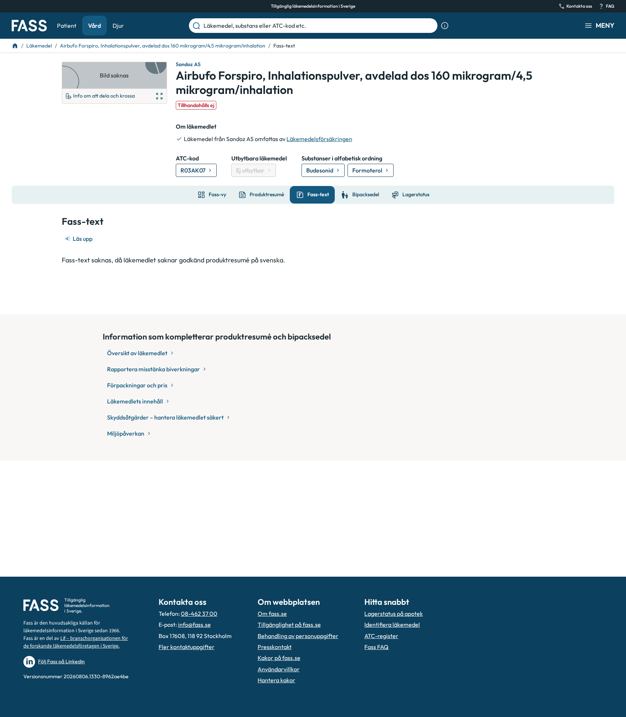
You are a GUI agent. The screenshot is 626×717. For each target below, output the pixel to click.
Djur (118, 25)
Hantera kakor (276, 680)
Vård (94, 25)
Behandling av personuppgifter (298, 636)
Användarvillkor (279, 669)
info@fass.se (194, 624)
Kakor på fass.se (279, 657)
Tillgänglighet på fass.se (289, 624)
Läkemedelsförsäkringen (319, 139)
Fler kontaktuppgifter (187, 646)
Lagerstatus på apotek (393, 613)
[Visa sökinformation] (444, 25)
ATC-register (381, 636)
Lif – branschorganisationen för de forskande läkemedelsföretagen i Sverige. (75, 642)
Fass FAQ (376, 646)
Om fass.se (272, 613)
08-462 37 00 (199, 613)
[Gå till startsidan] (29, 25)
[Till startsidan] (15, 45)
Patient (66, 25)
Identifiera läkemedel (392, 624)
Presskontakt (275, 646)
